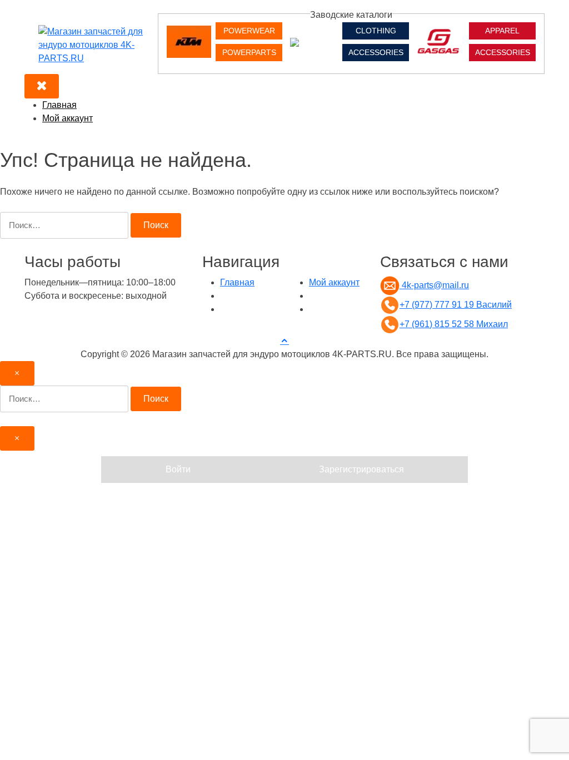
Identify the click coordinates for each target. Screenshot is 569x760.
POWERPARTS (249, 52)
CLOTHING (376, 30)
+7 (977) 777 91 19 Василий (456, 304)
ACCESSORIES (375, 52)
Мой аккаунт (67, 118)
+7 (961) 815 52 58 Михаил (454, 324)
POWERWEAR (249, 30)
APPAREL (502, 30)
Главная (59, 105)
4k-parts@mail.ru (434, 285)
